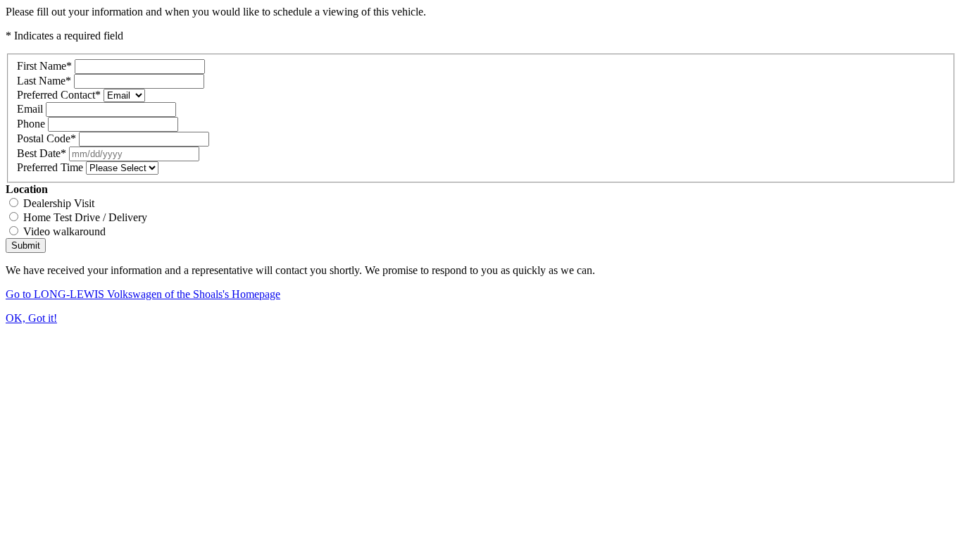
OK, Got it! (31, 318)
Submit (25, 245)
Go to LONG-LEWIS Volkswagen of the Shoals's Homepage (143, 294)
